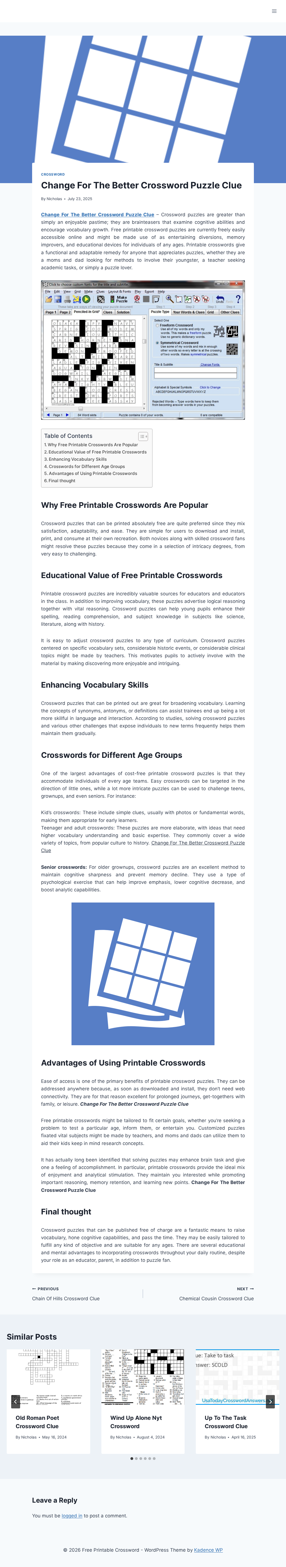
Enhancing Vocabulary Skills (78, 459)
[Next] (270, 1401)
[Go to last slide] (15, 1401)
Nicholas (54, 199)
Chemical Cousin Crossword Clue (216, 1294)
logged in (72, 1516)
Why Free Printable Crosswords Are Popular (93, 444)
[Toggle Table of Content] (140, 436)
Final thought (62, 480)
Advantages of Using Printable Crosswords (93, 473)
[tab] (131, 1458)
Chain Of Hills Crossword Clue (66, 1294)
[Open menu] (274, 11)
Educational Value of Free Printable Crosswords (98, 452)
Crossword (53, 174)
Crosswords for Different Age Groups (87, 466)
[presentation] (48, 1377)
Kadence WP (208, 1550)
